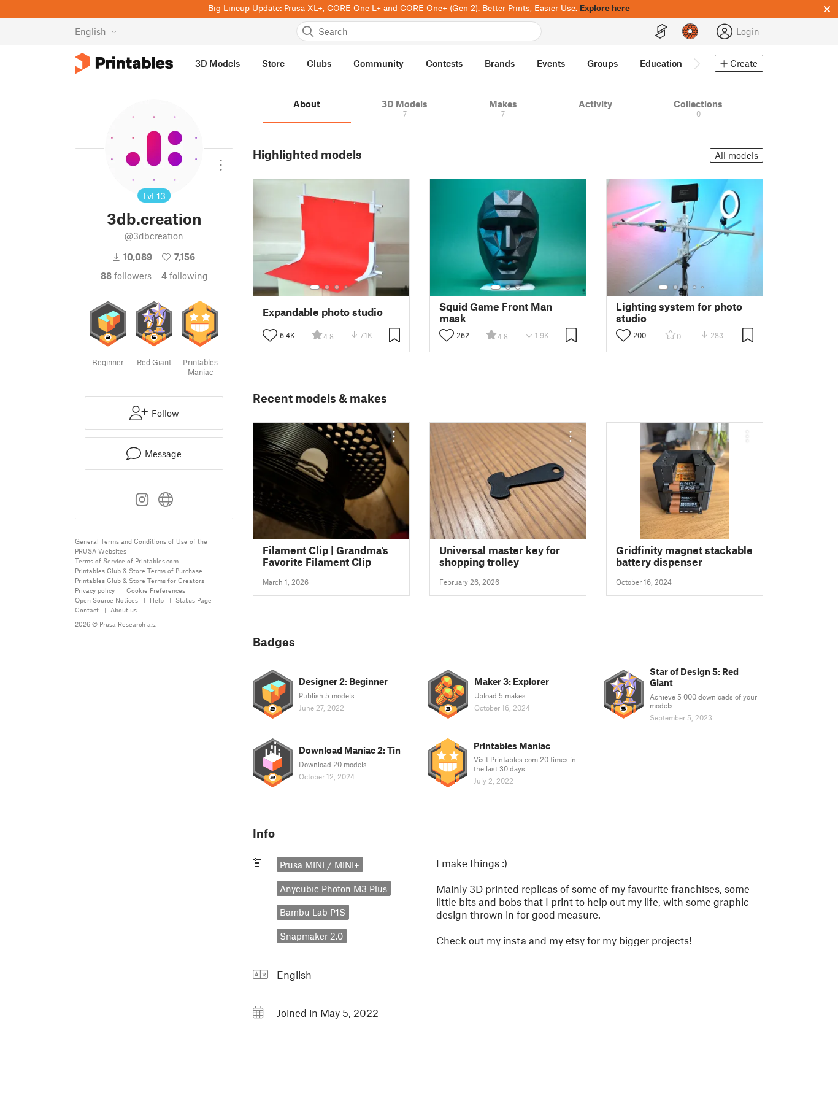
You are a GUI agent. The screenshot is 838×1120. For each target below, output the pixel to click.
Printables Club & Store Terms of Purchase (138, 570)
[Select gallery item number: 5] (703, 287)
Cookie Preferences (155, 590)
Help (157, 600)
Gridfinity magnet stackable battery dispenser (684, 556)
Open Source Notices (106, 600)
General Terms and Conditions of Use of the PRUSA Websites (141, 546)
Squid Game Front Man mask (495, 312)
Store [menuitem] (273, 63)
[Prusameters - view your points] (690, 31)
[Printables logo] (124, 63)
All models (736, 155)
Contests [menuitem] (444, 63)
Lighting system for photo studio (679, 312)
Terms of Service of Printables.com (127, 561)
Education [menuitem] (661, 63)
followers (126, 275)
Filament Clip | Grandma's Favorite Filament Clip (325, 556)
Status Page (193, 600)
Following (184, 275)
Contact (87, 610)
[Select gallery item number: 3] (336, 287)
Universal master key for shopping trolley (499, 556)
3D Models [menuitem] (217, 63)
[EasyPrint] (661, 31)
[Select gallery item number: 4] (346, 287)
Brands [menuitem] (500, 63)
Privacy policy (95, 590)
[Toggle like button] (270, 335)
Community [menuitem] (378, 63)
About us (123, 610)
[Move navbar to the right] (696, 63)
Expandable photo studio (323, 312)
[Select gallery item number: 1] (315, 287)
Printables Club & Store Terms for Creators (139, 580)
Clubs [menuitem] (319, 63)
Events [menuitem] (551, 63)
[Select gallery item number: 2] (327, 287)
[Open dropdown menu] (221, 160)
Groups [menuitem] (602, 63)
